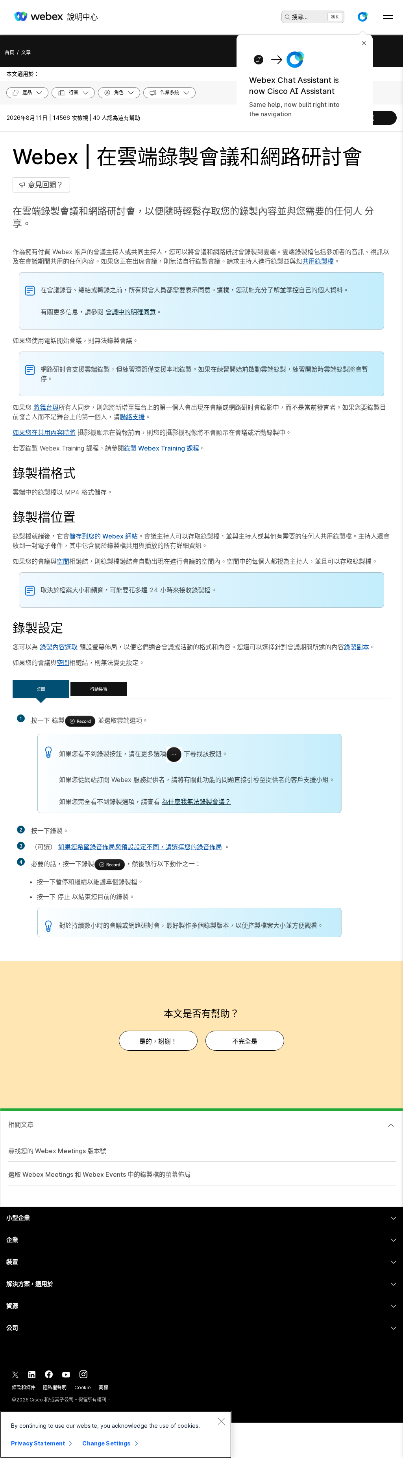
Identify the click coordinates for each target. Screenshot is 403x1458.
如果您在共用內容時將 (44, 432)
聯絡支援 (132, 417)
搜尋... (300, 16)
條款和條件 (23, 1387)
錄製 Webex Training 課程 (161, 448)
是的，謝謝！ (158, 1041)
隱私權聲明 (54, 1387)
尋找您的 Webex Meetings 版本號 (57, 1151)
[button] (362, 17)
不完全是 (244, 1041)
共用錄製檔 (318, 261)
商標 (103, 1387)
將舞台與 (46, 407)
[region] (115, 1434)
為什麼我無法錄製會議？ (196, 802)
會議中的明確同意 (130, 312)
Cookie (82, 1387)
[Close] (221, 1421)
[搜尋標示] (287, 17)
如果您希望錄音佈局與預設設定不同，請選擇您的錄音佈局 (140, 847)
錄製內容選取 (59, 647)
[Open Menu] (388, 17)
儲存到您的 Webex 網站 (103, 536)
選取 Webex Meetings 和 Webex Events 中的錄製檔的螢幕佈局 (99, 1174)
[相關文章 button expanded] (391, 1125)
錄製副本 (356, 647)
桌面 (41, 689)
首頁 (9, 52)
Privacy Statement (38, 1443)
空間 (63, 561)
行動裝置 (98, 689)
